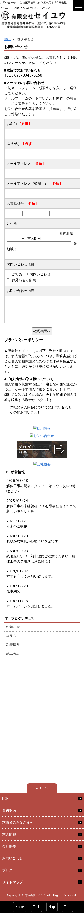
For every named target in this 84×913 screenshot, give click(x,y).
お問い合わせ (12, 858)
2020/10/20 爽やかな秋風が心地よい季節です (32, 538)
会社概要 (9, 846)
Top (67, 907)
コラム (11, 636)
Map (52, 907)
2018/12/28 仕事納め (17, 588)
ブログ (7, 870)
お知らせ (13, 627)
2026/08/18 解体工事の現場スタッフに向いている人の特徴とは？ (40, 486)
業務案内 (9, 810)
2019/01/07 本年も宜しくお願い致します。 (30, 573)
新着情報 (13, 645)
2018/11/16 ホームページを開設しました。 (30, 603)
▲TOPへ (42, 788)
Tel (36, 907)
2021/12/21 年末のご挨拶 (17, 523)
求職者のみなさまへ (17, 822)
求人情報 (9, 834)
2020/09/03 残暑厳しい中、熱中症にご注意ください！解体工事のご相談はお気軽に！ (40, 556)
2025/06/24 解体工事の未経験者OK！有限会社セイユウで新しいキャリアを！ (41, 506)
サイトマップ (12, 882)
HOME (7, 39)
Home (20, 907)
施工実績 (13, 653)
